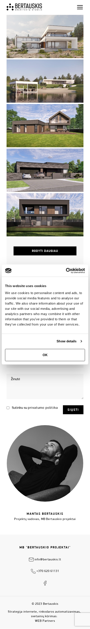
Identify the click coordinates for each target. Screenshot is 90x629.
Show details (66, 341)
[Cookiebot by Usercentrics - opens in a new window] (66, 271)
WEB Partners (45, 621)
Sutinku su (34, 408)
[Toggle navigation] (79, 7)
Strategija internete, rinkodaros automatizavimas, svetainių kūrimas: (44, 614)
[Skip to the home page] (24, 7)
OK (45, 355)
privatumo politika (43, 408)
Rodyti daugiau (45, 251)
